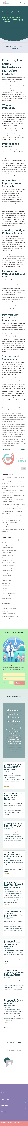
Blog (3, 542)
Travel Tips (5, 618)
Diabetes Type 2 (6, 573)
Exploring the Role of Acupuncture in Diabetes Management (13, 1002)
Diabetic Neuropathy (7, 575)
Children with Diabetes (7, 547)
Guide (3, 590)
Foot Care (4, 585)
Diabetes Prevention (7, 560)
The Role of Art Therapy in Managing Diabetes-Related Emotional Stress (14, 973)
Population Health (6, 603)
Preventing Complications (8, 608)
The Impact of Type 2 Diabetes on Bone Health (13, 504)
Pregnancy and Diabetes (8, 606)
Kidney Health (5, 598)
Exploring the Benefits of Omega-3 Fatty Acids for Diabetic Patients (13, 884)
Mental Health (5, 601)
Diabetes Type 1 (6, 570)
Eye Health (4, 583)
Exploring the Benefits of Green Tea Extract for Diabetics (12, 943)
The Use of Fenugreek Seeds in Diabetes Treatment (13, 854)
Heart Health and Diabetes (8, 593)
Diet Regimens (5, 578)
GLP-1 (3, 588)
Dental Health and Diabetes (9, 550)
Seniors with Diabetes (7, 613)
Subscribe (19, 683)
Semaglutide (5, 611)
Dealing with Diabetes (16, 46)
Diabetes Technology (7, 568)
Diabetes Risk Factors (7, 563)
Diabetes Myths (6, 557)
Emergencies (5, 580)
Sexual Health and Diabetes (9, 616)
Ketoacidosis (5, 596)
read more (6, 786)
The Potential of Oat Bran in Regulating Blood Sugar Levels (14, 717)
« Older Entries (7, 1027)
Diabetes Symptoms (7, 565)
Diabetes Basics (6, 552)
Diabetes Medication (7, 555)
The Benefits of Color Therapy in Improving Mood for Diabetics (13, 914)
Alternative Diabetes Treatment (10, 540)
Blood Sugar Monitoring (8, 545)
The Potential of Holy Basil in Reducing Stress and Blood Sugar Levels (13, 767)
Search (23, 468)
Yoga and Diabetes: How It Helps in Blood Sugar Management (13, 796)
